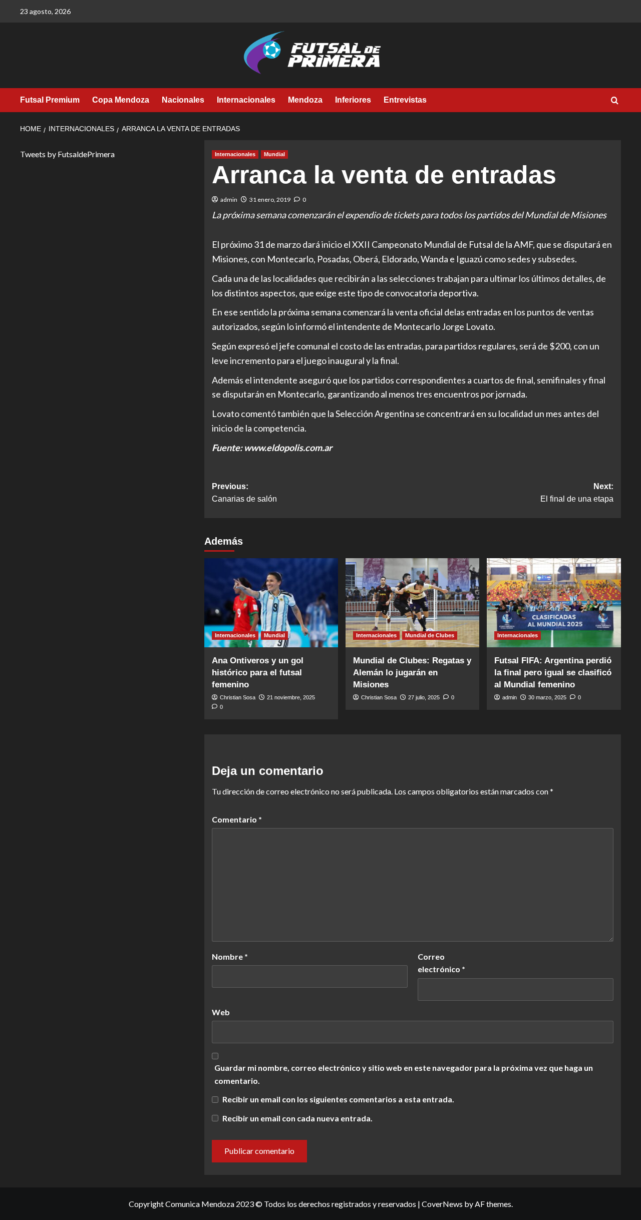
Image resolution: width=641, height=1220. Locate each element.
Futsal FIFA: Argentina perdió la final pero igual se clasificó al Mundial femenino (552, 672)
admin (228, 199)
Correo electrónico (441, 963)
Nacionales (183, 100)
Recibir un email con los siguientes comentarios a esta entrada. (338, 1099)
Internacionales (246, 100)
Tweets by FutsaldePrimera (67, 154)
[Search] (614, 101)
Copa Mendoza (120, 100)
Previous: (244, 493)
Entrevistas (405, 100)
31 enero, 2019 (269, 199)
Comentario (237, 819)
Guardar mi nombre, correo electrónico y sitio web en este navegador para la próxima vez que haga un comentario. (403, 1074)
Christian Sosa (237, 697)
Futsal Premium (50, 100)
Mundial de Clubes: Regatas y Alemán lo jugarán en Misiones (412, 672)
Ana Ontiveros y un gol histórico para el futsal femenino (257, 672)
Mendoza (305, 100)
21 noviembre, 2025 (291, 697)
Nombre (230, 956)
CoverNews (442, 1203)
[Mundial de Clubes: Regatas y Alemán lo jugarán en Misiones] (412, 602)
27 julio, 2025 (424, 697)
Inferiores (353, 100)
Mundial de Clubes (429, 635)
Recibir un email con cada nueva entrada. (297, 1118)
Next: (576, 493)
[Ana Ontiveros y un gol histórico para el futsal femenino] (271, 602)
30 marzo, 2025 (547, 697)
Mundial (274, 154)
